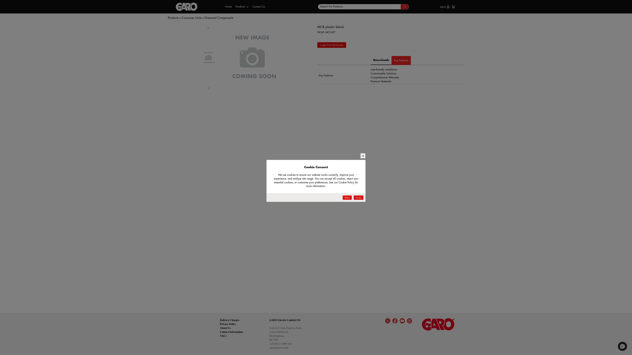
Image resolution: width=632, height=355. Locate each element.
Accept (358, 197)
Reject (347, 197)
